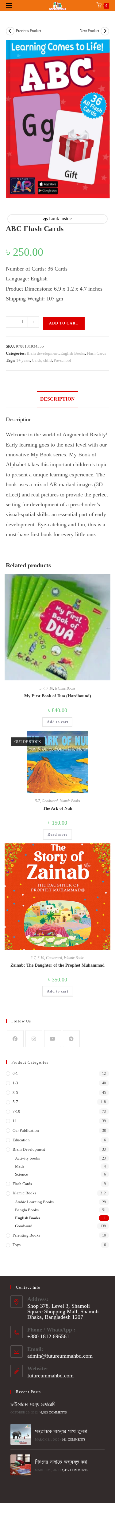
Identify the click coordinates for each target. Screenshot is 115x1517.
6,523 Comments (53, 1412)
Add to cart (64, 323)
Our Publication (26, 1130)
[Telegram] (71, 1038)
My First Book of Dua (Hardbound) (57, 696)
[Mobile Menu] (9, 5)
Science (21, 1174)
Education (21, 1140)
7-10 (49, 688)
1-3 (15, 1083)
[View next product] (105, 31)
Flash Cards (96, 353)
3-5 (15, 1092)
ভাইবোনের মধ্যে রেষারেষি (33, 1404)
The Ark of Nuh (57, 808)
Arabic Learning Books (34, 1202)
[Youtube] (52, 1038)
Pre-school (62, 360)
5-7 (42, 688)
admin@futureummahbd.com (60, 1356)
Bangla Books (27, 1210)
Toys (17, 1244)
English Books (72, 353)
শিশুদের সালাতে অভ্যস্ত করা (61, 1462)
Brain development (43, 353)
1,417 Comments (75, 1470)
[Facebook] (15, 1038)
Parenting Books (26, 1235)
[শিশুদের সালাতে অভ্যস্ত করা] (20, 1464)
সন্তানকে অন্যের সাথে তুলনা (61, 1431)
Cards (36, 360)
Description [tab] (57, 399)
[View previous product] (10, 31)
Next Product (89, 31)
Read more (57, 834)
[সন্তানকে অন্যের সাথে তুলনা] (20, 1434)
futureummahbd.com (50, 1375)
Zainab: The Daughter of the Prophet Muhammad (57, 965)
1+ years (23, 360)
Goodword (50, 801)
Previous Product (28, 31)
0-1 (15, 1073)
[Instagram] (33, 1038)
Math (19, 1166)
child (47, 360)
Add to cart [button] (57, 722)
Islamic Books (65, 688)
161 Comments (74, 1439)
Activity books (27, 1158)
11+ (16, 1121)
